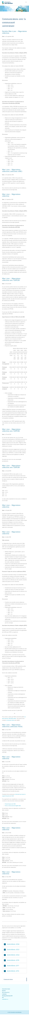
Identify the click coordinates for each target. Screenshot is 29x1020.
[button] (14, 944)
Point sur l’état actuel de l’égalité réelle (13, 805)
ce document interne (10, 720)
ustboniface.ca (5, 999)
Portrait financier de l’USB (10, 804)
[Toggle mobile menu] (26, 2)
